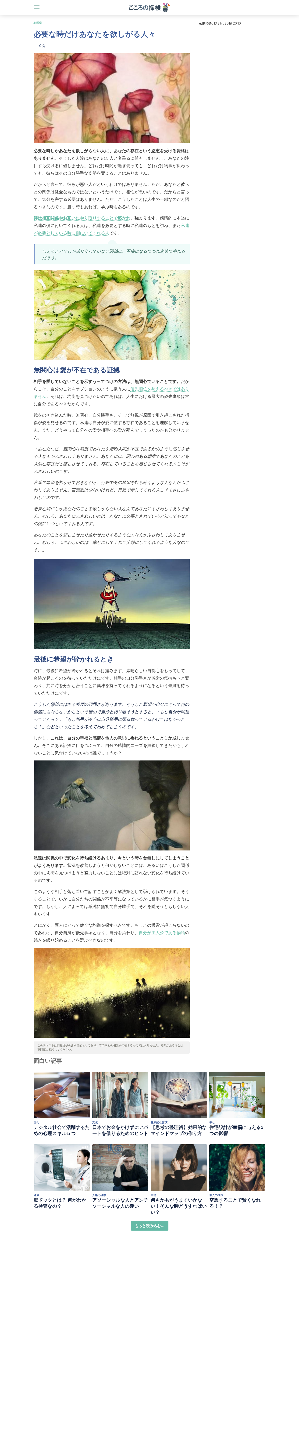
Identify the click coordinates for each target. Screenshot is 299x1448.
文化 (36, 1122)
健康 (36, 1195)
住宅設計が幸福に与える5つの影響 (236, 1130)
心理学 (38, 23)
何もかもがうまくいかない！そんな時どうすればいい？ (179, 1206)
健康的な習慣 (159, 1122)
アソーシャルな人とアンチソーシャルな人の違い (120, 1203)
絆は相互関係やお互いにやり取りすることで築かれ (82, 218)
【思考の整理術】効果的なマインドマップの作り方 (179, 1130)
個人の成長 (216, 1195)
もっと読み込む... (149, 1225)
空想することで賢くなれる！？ (235, 1203)
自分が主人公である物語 (162, 932)
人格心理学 (99, 1195)
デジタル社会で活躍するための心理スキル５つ (62, 1130)
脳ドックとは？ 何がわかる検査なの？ (60, 1203)
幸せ (212, 1122)
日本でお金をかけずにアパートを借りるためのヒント (120, 1130)
